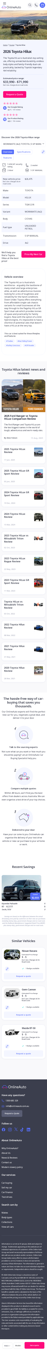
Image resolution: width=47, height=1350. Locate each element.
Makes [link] (5, 1212)
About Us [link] (6, 1153)
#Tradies (9, 341)
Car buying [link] (7, 1182)
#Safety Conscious (13, 345)
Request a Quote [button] (14, 94)
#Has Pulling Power (25, 341)
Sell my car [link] (7, 1187)
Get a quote (34, 1345)
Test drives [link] (7, 1197)
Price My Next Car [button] (33, 254)
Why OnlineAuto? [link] (10, 1148)
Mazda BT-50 (28, 1028)
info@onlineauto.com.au (17, 1106)
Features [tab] (7, 157)
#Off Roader (29, 345)
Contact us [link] (7, 1162)
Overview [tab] (7, 151)
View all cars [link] (8, 1226)
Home (5, 45)
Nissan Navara (29, 950)
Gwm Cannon (29, 989)
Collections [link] (7, 1222)
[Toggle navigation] (5, 3)
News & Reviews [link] (9, 1157)
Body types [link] (7, 1217)
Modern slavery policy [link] (12, 1167)
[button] (44, 1342)
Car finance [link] (7, 1192)
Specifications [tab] (24, 151)
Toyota (11, 45)
